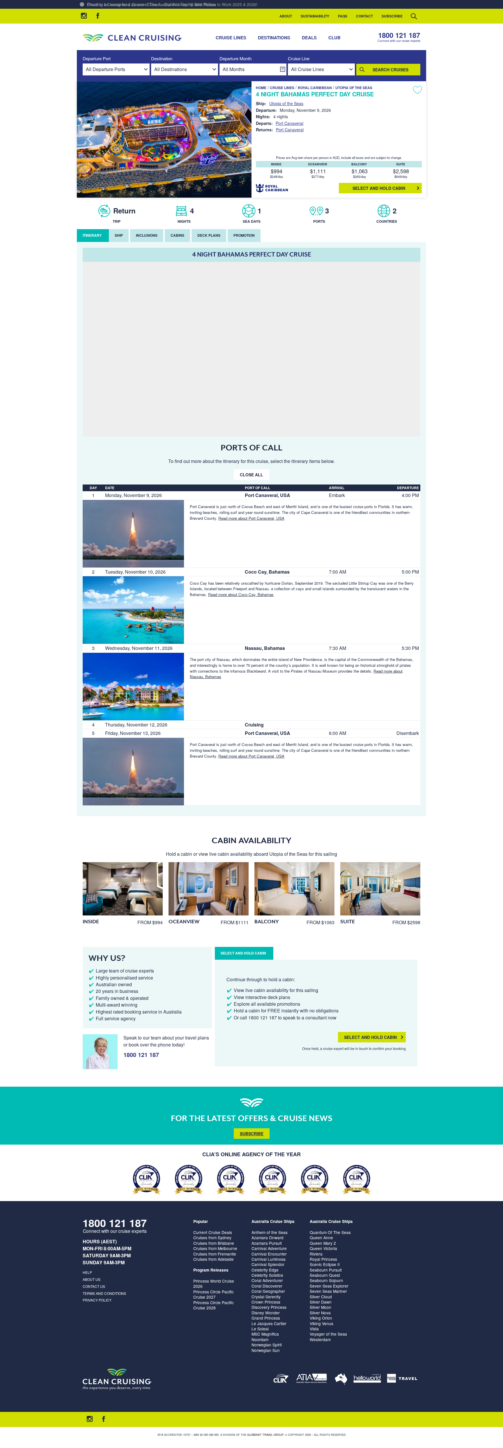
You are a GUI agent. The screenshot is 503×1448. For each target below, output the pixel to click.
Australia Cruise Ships (273, 1221)
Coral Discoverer (267, 1286)
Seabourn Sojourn (326, 1280)
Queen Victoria (323, 1248)
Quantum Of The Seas (330, 1232)
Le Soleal (260, 1329)
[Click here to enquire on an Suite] (380, 888)
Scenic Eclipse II (325, 1264)
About (285, 16)
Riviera (316, 1254)
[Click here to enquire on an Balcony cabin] (294, 888)
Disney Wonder (266, 1313)
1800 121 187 (399, 35)
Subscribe (392, 16)
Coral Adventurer (267, 1280)
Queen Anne (321, 1237)
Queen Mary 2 (323, 1243)
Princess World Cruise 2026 (213, 1283)
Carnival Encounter (269, 1254)
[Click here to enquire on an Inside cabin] (123, 888)
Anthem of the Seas (270, 1232)
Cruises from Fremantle (214, 1254)
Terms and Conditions (104, 1293)
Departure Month (235, 58)
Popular (200, 1221)
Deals (309, 37)
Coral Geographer (268, 1291)
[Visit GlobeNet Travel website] (341, 1379)
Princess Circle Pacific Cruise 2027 (213, 1294)
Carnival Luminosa (269, 1259)
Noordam (260, 1339)
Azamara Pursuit (267, 1243)
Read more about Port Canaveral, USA (251, 518)
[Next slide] (238, 139)
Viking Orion (321, 1318)
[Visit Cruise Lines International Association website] (281, 1379)
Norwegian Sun (266, 1350)
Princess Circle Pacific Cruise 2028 (213, 1305)
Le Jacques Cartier (269, 1323)
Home (261, 87)
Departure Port (97, 58)
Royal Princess (323, 1259)
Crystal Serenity (266, 1297)
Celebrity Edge (265, 1270)
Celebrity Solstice (267, 1275)
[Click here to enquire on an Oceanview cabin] (209, 888)
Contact (364, 16)
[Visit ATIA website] (312, 1379)
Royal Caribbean (315, 87)
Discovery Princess (269, 1307)
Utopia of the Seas (353, 87)
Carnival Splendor (268, 1264)
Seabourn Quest (325, 1275)
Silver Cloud (321, 1297)
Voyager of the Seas (328, 1334)
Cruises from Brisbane (213, 1243)
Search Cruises (390, 70)
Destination (161, 58)
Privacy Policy (97, 1299)
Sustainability (315, 16)
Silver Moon (320, 1307)
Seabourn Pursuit (326, 1270)
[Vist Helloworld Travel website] (367, 1379)
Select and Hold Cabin (370, 1037)
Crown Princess (266, 1302)
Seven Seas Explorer (329, 1286)
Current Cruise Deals (212, 1232)
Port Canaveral (289, 123)
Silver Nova (320, 1313)
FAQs (342, 16)
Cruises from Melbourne (215, 1248)
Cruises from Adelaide (213, 1259)
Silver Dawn (321, 1302)
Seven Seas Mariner (328, 1291)
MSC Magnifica (265, 1334)
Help (87, 1272)
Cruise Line (298, 58)
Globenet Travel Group (265, 1435)
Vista (314, 1329)
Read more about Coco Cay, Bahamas (241, 594)
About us (91, 1279)
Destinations (274, 37)
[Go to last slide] (90, 139)
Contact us (94, 1286)
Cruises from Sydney (212, 1237)
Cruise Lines (231, 37)
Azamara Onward (268, 1237)
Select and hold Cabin (379, 188)
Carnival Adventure (269, 1248)
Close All (251, 475)
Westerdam (320, 1339)
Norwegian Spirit (267, 1345)
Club (334, 37)
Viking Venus (321, 1323)
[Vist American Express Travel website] (402, 1379)
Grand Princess (266, 1318)
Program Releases (211, 1270)
